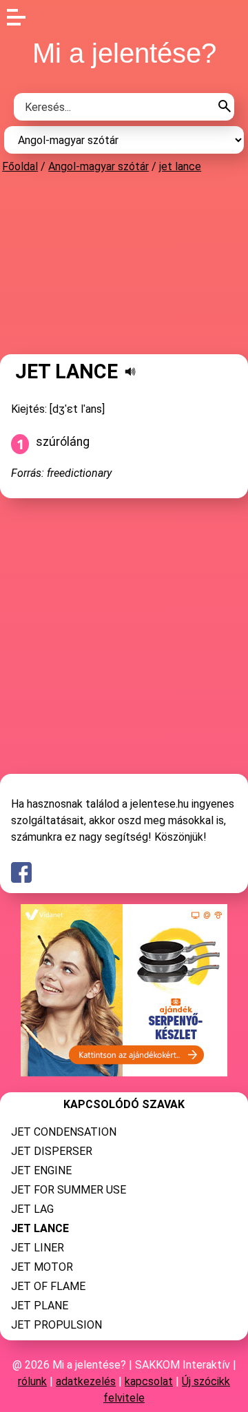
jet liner (37, 1247)
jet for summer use (68, 1189)
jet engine (41, 1170)
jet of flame (48, 1286)
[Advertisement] (124, 263)
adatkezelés (86, 1381)
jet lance (180, 166)
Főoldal (20, 166)
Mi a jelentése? (124, 53)
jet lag (32, 1209)
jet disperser (51, 1151)
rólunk (32, 1381)
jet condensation (63, 1131)
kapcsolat (149, 1381)
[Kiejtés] (130, 371)
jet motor (42, 1266)
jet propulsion (56, 1324)
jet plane (39, 1305)
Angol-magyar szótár (98, 166)
